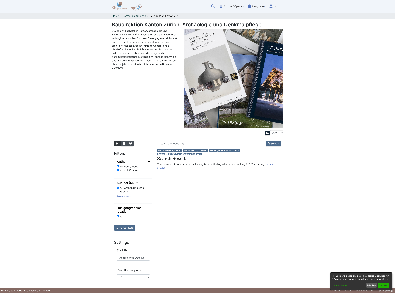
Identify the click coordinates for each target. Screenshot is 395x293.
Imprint (348, 290)
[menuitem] (231, 6)
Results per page (129, 270)
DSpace (45, 290)
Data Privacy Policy (365, 290)
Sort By (122, 250)
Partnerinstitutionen (134, 15)
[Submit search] (213, 6)
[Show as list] (117, 143)
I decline (371, 285)
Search (274, 143)
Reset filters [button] (126, 227)
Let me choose (339, 285)
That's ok (383, 285)
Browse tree (124, 196)
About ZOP (336, 290)
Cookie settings (385, 290)
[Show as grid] (124, 143)
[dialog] (361, 281)
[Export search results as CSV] (267, 133)
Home (115, 15)
